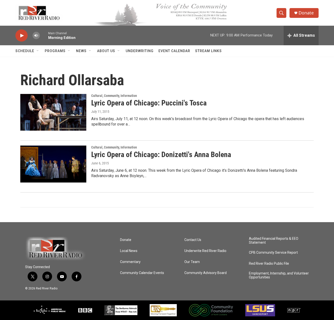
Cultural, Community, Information (114, 96)
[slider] (44, 35)
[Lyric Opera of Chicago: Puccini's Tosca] (53, 112)
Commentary (130, 262)
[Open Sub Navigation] (38, 51)
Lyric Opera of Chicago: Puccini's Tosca (149, 103)
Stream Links (208, 51)
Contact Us (192, 240)
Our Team (192, 262)
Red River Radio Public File (269, 263)
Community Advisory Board (205, 273)
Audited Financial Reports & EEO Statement (273, 240)
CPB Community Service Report (273, 252)
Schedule (24, 51)
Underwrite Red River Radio (205, 251)
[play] (21, 35)
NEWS (81, 51)
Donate (306, 12)
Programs (55, 51)
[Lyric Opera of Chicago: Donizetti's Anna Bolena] (53, 164)
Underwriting (140, 51)
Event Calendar (174, 51)
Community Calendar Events (142, 273)
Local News (128, 251)
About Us (106, 51)
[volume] (36, 35)
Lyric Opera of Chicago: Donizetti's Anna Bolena (161, 154)
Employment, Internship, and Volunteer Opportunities (279, 275)
